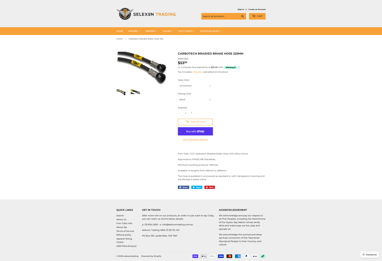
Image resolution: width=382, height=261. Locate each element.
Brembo (150, 31)
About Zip (121, 227)
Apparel (133, 31)
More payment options (195, 139)
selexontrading (131, 256)
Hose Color (184, 80)
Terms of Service (125, 231)
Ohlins (167, 31)
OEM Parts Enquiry (126, 246)
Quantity (182, 107)
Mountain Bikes (210, 31)
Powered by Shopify (151, 256)
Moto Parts (185, 31)
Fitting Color (184, 93)
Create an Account (257, 9)
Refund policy (123, 234)
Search (120, 215)
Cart (259, 16)
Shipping (198, 72)
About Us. (121, 219)
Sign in (241, 9)
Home (119, 31)
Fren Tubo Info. (124, 223)
